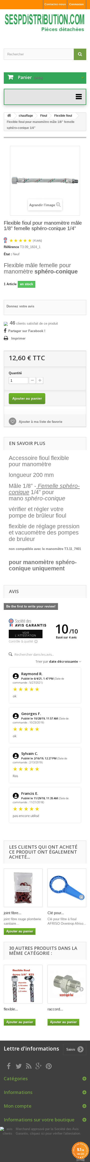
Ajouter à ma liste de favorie (40, 422)
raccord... (55, 1009)
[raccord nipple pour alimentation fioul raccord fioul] (67, 984)
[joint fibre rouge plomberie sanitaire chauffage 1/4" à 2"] (23, 888)
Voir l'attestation (25, 634)
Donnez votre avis (20, 306)
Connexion (76, 4)
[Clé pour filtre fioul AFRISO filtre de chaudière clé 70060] (67, 888)
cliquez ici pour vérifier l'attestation (55, 1133)
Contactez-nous (55, 4)
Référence (11, 247)
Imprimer (18, 338)
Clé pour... (56, 913)
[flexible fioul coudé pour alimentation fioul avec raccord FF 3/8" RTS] (23, 984)
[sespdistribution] (45, 24)
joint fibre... (12, 913)
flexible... (11, 1009)
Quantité (15, 373)
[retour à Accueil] (9, 116)
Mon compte (18, 1106)
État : (8, 254)
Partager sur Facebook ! (26, 331)
